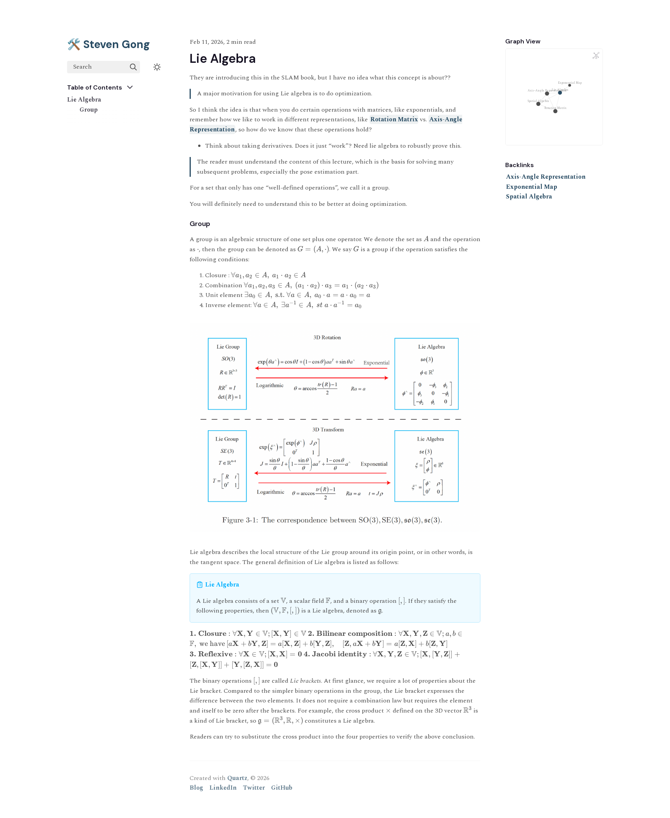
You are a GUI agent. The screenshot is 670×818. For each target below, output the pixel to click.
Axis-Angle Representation (545, 176)
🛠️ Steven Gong (108, 44)
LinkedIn (223, 787)
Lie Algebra (84, 99)
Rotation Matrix (394, 119)
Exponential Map (531, 187)
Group (88, 109)
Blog (196, 787)
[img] (133, 67)
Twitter (254, 787)
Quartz (237, 778)
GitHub (281, 787)
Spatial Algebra (529, 196)
